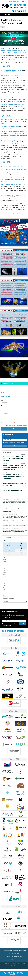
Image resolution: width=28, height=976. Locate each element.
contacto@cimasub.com (15, 953)
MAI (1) (9, 548)
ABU (21, 550)
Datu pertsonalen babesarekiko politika (10, 422)
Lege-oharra (15, 959)
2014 (5, 581)
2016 (5, 576)
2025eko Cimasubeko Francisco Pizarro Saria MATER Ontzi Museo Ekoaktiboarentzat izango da (14, 525)
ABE (21, 555)
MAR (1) (8, 545)
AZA (9, 555)
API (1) (21, 545)
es (21, 1)
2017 (5, 574)
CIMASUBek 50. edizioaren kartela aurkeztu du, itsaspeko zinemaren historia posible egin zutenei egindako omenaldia (13, 476)
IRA (9, 552)
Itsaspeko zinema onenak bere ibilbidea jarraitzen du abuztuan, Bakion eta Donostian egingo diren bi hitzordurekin (14, 458)
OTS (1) (21, 543)
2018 (5, 572)
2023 (5, 561)
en (25, 1)
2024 (5, 559)
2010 (5, 589)
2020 (5, 568)
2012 (5, 585)
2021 (5, 566)
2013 (5, 583)
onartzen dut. (13, 422)
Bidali (14, 428)
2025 (5, 557)
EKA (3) (21, 548)
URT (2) (8, 543)
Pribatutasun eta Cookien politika (15, 956)
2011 (5, 587)
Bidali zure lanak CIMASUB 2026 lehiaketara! (12, 490)
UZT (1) (8, 550)
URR (21, 552)
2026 (5, 540)
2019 (5, 570)
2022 (5, 563)
